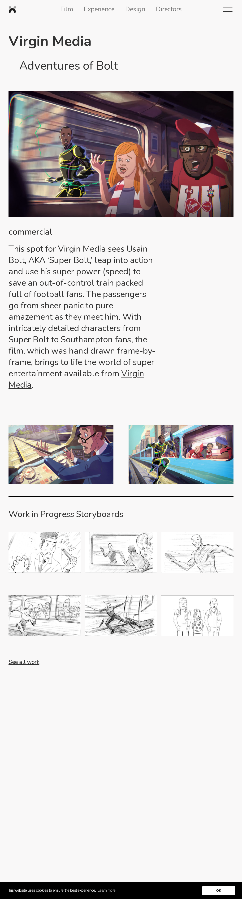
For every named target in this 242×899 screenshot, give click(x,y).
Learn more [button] (107, 890)
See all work (24, 662)
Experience (99, 9)
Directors (169, 9)
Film (66, 9)
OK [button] (218, 890)
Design (135, 9)
